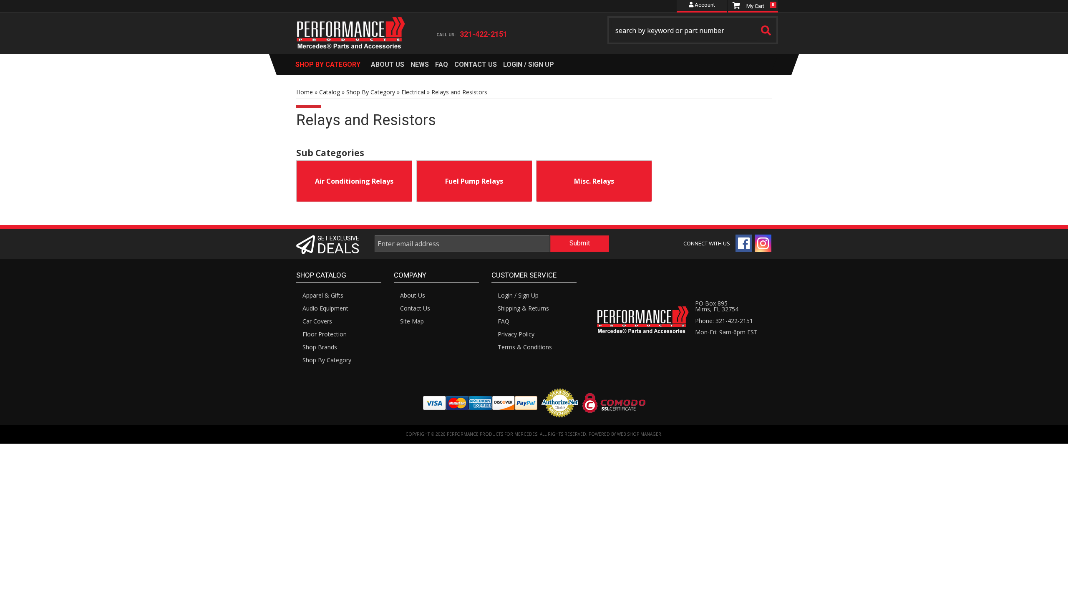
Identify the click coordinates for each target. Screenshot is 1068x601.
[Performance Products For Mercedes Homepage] (351, 25)
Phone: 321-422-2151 (724, 321)
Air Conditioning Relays (354, 181)
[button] (693, 30)
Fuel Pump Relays (474, 181)
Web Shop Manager (639, 434)
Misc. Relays (594, 181)
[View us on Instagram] (763, 243)
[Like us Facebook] (744, 243)
